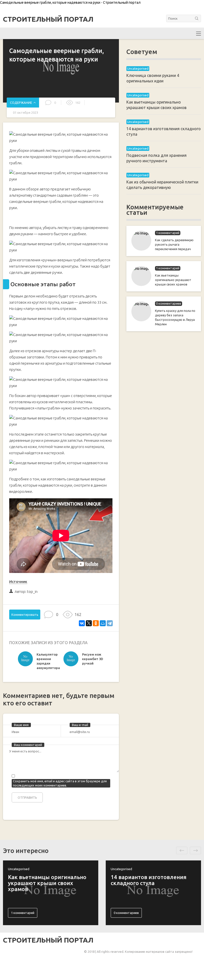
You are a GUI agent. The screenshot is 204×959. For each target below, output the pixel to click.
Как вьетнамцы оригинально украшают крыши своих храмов (173, 280)
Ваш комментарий (28, 744)
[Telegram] (110, 623)
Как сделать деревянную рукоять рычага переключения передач (174, 244)
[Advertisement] (163, 416)
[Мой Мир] (103, 623)
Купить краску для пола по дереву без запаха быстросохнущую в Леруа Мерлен (175, 317)
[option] (39, 662)
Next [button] (195, 850)
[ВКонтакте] (82, 623)
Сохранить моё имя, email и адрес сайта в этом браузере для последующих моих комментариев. (60, 783)
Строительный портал (48, 19)
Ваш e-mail (80, 725)
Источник (18, 581)
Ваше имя (21, 725)
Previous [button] (181, 850)
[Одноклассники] (96, 623)
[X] (89, 623)
